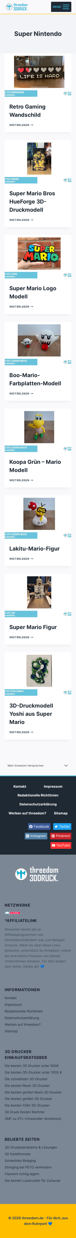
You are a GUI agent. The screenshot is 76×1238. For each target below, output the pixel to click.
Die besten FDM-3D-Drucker (27, 1105)
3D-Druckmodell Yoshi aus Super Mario (31, 713)
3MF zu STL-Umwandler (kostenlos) (33, 1119)
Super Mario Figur (33, 627)
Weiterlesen (21, 125)
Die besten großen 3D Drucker (28, 1099)
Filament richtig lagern (22, 1174)
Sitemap (61, 813)
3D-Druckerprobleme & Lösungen (31, 1147)
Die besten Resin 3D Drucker (27, 1086)
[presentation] (38, 75)
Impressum (53, 786)
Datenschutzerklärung (38, 804)
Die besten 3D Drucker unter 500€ (32, 1066)
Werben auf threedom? (27, 813)
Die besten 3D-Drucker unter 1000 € (33, 1072)
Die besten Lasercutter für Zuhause (32, 1181)
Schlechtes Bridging (20, 1161)
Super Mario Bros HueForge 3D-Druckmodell (32, 201)
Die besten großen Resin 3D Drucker (33, 1092)
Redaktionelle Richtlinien (38, 795)
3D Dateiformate (18, 1154)
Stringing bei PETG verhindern (28, 1167)
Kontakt (19, 786)
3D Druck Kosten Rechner (25, 1112)
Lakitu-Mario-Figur (34, 548)
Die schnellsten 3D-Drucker (26, 1079)
